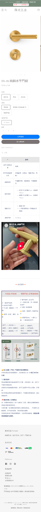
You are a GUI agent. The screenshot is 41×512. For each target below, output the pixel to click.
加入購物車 (20, 142)
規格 (3, 103)
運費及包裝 (8, 476)
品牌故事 (8, 473)
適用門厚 (4, 118)
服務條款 (13, 508)
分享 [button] (5, 153)
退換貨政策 (26, 508)
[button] (2, 10)
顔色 (3, 92)
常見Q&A (8, 478)
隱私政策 (20, 508)
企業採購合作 (9, 480)
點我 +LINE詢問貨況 (21, 5)
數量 (2, 127)
